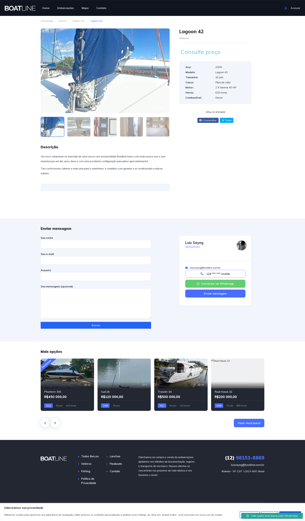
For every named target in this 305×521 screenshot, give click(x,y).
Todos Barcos (90, 456)
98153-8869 (244, 458)
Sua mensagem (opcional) (57, 286)
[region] (152, 512)
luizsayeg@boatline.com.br (247, 464)
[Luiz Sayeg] (242, 245)
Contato (101, 8)
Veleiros (86, 463)
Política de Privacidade (88, 481)
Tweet (228, 120)
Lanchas (115, 456)
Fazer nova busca (249, 423)
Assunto (46, 270)
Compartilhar (210, 120)
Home (45, 8)
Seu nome (47, 237)
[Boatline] (20, 8)
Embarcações (65, 8)
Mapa (85, 8)
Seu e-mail (47, 254)
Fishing (85, 471)
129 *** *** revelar (218, 273)
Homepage (47, 20)
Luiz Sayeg (194, 242)
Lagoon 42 (78, 20)
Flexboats (116, 463)
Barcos (63, 20)
